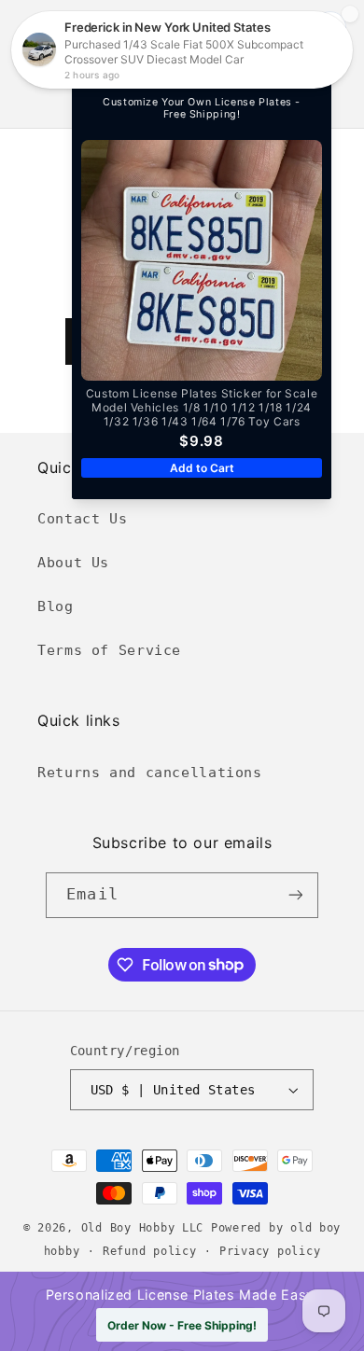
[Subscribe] (294, 895)
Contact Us (82, 518)
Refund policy (150, 1251)
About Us (73, 562)
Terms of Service (109, 650)
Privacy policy (269, 1251)
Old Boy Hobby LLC (142, 1227)
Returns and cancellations (149, 772)
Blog (55, 606)
